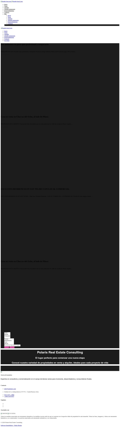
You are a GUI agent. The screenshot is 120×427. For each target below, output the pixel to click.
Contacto (6, 12)
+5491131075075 (9, 396)
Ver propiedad (5, 54)
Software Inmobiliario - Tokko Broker (11, 425)
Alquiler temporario (9, 9)
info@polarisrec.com (10, 389)
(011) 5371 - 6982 (9, 395)
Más (5, 14)
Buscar (7, 347)
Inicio (5, 4)
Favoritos (6, 40)
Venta (5, 6)
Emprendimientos (9, 11)
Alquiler (6, 7)
